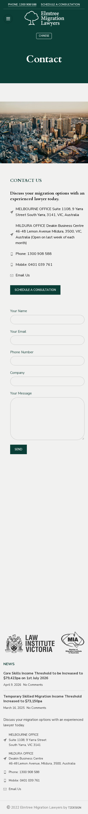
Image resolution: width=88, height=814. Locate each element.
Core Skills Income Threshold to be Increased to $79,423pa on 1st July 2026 (43, 675)
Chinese (44, 36)
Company (17, 372)
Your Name (18, 311)
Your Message (21, 393)
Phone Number (21, 352)
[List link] (47, 254)
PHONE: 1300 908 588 (22, 4)
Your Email (18, 331)
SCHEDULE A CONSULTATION (60, 4)
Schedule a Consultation (35, 290)
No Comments (33, 685)
